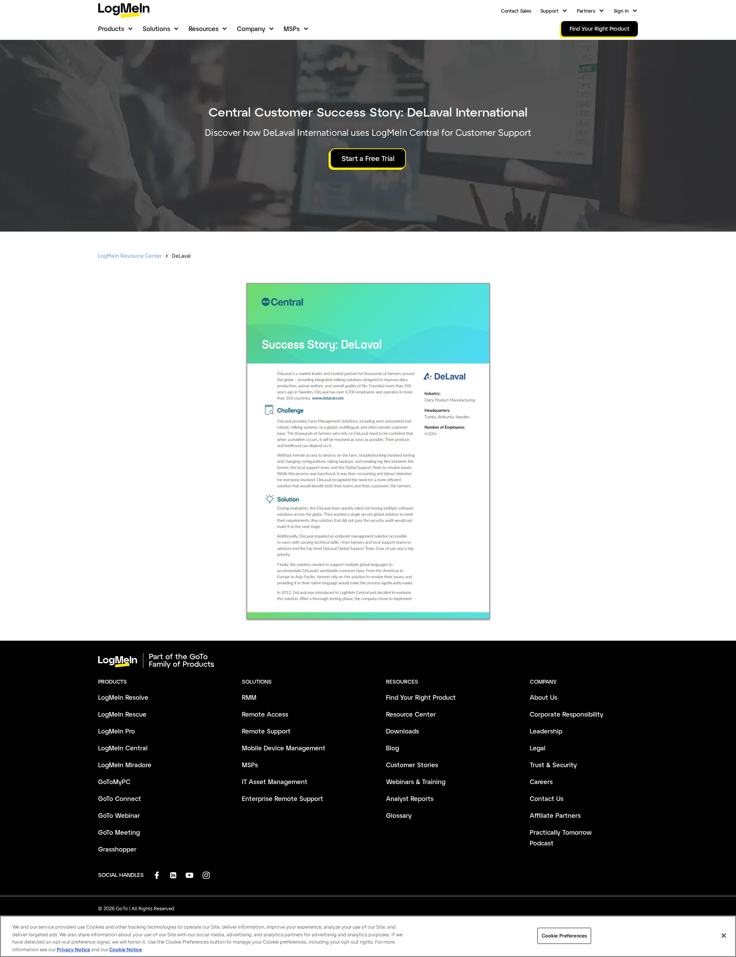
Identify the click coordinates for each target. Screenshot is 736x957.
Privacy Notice (73, 949)
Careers (541, 781)
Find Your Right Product (421, 697)
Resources (204, 28)
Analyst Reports (410, 798)
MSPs (292, 28)
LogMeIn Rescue (122, 714)
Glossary (399, 815)
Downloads (402, 731)
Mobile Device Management (283, 747)
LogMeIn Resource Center (130, 256)
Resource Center (411, 714)
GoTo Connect (119, 798)
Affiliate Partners (555, 815)
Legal (537, 747)
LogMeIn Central (123, 747)
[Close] (723, 935)
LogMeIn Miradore (124, 764)
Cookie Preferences (564, 936)
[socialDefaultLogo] (156, 875)
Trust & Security (553, 764)
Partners (586, 10)
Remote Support (266, 731)
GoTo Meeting (119, 832)
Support (549, 10)
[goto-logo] (368, 660)
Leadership (546, 731)
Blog (392, 747)
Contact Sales (516, 10)
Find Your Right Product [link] (599, 28)
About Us (543, 697)
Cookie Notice (125, 949)
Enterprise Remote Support (282, 798)
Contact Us (547, 798)
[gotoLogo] (124, 10)
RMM (249, 697)
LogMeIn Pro (116, 731)
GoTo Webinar (119, 815)
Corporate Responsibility (566, 714)
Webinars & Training (415, 781)
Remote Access (265, 714)
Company (251, 28)
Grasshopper (117, 849)
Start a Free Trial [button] (368, 158)
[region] (368, 936)
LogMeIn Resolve (123, 697)
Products (111, 28)
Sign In (621, 10)
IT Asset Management (274, 781)
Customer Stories (412, 764)
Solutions (156, 28)
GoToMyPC (114, 781)
